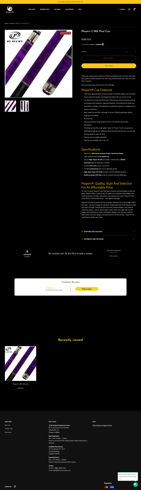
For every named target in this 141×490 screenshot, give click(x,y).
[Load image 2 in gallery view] (24, 106)
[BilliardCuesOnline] (9, 9)
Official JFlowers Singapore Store (102, 425)
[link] (32, 9)
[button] (121, 9)
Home (6, 23)
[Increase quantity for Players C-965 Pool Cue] (134, 52)
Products (11, 23)
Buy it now (109, 66)
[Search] (119, 9)
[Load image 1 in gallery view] (10, 106)
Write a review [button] (87, 289)
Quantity (83, 51)
